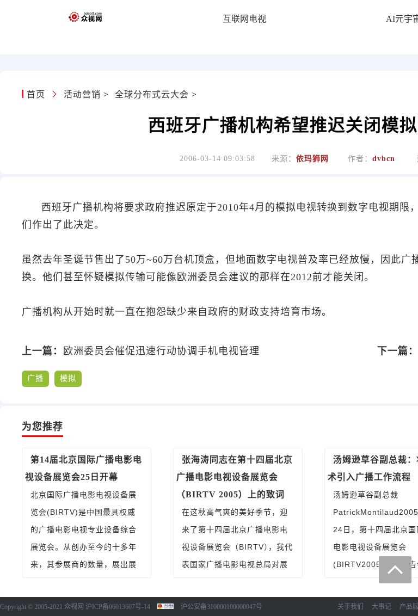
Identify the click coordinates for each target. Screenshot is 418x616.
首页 (37, 94)
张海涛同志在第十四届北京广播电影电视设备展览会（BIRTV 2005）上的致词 (234, 477)
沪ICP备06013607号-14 (117, 607)
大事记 (381, 607)
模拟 (68, 378)
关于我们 (350, 607)
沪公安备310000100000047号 (221, 607)
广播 (35, 378)
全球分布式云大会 (152, 94)
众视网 (74, 607)
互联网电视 (244, 18)
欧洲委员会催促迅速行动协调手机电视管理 (161, 351)
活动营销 (82, 94)
